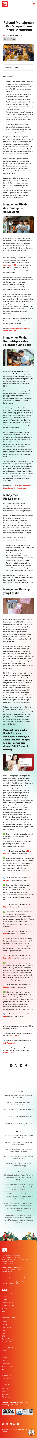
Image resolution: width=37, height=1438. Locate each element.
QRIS (3, 1336)
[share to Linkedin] (21, 1065)
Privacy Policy (6, 1397)
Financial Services (7, 1303)
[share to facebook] (11, 1065)
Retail (3, 1311)
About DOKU (5, 1388)
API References (6, 1375)
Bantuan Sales (8, 1053)
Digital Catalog (6, 1327)
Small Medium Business (9, 1294)
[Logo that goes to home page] (4, 1250)
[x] (7, 1424)
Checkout (5, 1321)
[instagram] (14, 1424)
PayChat (4, 1351)
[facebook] (3, 1424)
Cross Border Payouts (8, 1342)
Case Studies (6, 1363)
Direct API (5, 1324)
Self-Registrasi (9, 1043)
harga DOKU (14, 1036)
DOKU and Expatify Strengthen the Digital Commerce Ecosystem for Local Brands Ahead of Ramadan (18, 1187)
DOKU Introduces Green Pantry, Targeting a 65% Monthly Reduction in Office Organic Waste (19, 1177)
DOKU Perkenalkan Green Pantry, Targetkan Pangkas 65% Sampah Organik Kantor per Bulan (18, 1196)
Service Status (6, 1378)
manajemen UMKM (10, 265)
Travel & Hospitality (8, 1305)
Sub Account (6, 1345)
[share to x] (16, 1065)
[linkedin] (10, 1424)
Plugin (4, 1333)
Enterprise (5, 1297)
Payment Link (6, 1330)
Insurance (5, 1308)
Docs (3, 1372)
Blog (3, 1369)
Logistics (4, 1300)
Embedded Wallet (7, 1348)
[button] (33, 4)
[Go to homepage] (5, 4)
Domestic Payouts (7, 1339)
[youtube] (18, 1424)
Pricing (4, 1361)
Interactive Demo (7, 1366)
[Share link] (26, 1065)
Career (4, 1391)
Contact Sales (6, 1394)
